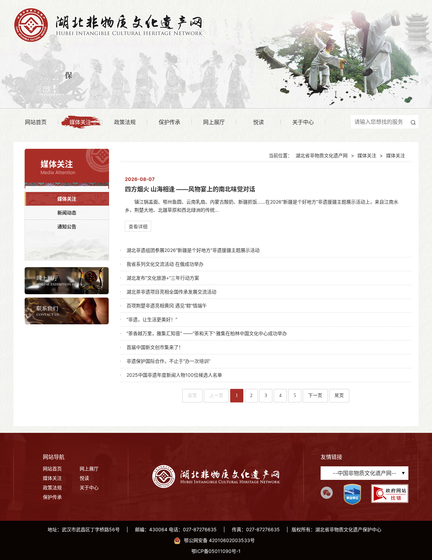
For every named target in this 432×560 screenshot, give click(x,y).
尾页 (339, 395)
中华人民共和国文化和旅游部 (364, 420)
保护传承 (169, 122)
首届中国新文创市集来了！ (155, 347)
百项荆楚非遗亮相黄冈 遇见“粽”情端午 (167, 305)
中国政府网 (364, 407)
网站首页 (36, 122)
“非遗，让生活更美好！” (152, 319)
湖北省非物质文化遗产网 (322, 155)
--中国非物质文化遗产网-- (364, 473)
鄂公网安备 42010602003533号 (219, 540)
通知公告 (66, 226)
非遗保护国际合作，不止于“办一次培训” (168, 361)
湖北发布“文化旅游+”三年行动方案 (163, 278)
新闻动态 (66, 212)
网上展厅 (214, 122)
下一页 (315, 395)
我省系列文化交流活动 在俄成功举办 (165, 264)
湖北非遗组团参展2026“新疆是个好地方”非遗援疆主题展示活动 (193, 250)
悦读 (258, 122)
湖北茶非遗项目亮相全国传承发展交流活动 (171, 292)
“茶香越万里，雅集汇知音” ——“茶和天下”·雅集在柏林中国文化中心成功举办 (207, 333)
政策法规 (125, 122)
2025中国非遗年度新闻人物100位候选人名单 (174, 375)
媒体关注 (80, 122)
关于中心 (303, 122)
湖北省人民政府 (364, 447)
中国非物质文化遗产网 (364, 434)
